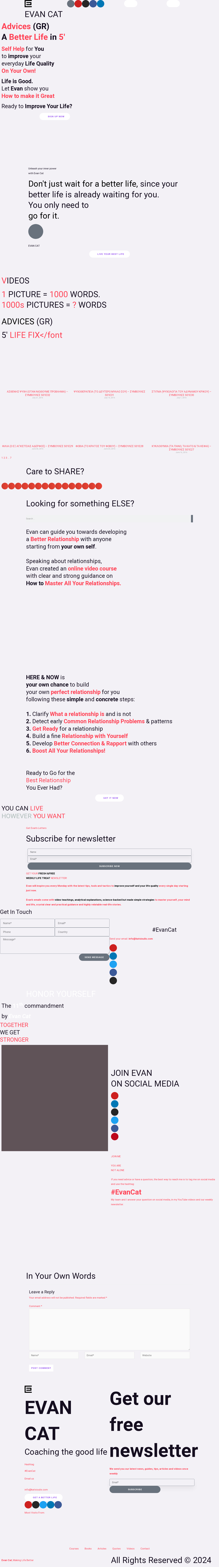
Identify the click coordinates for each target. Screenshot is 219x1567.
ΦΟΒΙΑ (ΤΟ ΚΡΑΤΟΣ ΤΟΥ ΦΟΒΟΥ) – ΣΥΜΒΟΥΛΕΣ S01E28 (109, 446)
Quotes (116, 1548)
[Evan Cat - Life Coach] (28, 3)
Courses (74, 1548)
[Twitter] (113, 964)
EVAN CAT (44, 14)
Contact (145, 1548)
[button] (4, 486)
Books (88, 1548)
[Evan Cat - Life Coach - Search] (130, 3)
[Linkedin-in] (113, 956)
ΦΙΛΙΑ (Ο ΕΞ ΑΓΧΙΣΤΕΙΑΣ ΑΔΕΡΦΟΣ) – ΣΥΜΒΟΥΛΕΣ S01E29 (37, 446)
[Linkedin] (114, 1104)
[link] (5, 267)
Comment (35, 1306)
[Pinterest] (114, 1136)
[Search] (192, 518)
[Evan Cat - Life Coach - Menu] (173, 3)
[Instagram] (113, 980)
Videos (131, 1548)
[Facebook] (114, 1128)
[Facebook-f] (113, 972)
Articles (102, 1548)
